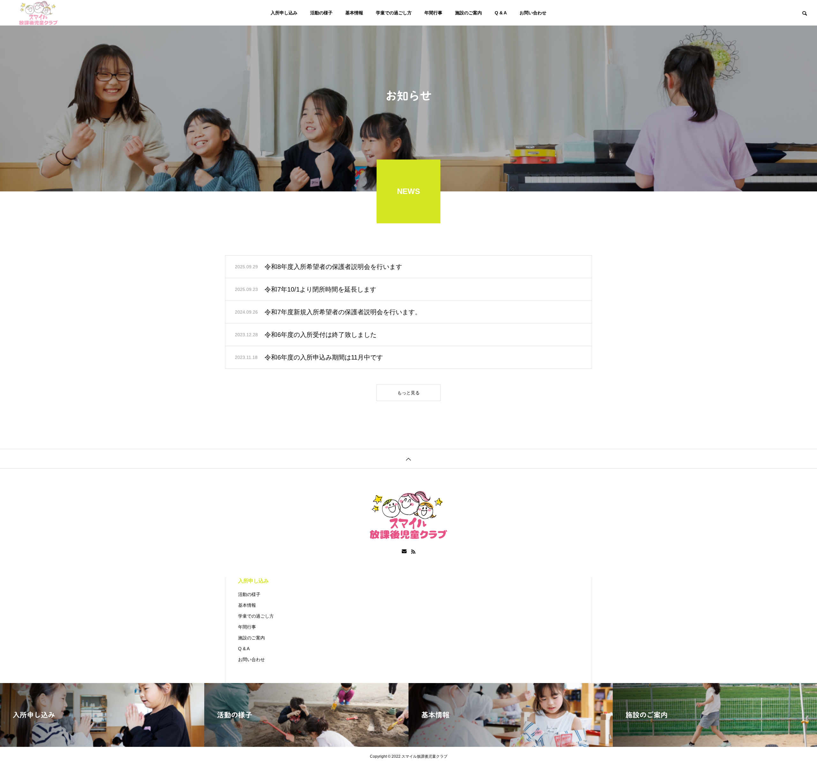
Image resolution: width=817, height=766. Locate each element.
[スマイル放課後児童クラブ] (38, 13)
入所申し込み (284, 12)
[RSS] (413, 551)
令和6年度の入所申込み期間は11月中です (324, 357)
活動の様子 (321, 12)
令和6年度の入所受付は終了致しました (321, 334)
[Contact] (404, 551)
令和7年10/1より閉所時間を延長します (320, 289)
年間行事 (433, 12)
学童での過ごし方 (394, 12)
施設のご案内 (468, 12)
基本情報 (354, 12)
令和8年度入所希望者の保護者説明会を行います (333, 266)
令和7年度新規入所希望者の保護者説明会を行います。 (343, 312)
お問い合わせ (533, 12)
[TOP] (408, 458)
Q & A (501, 12)
